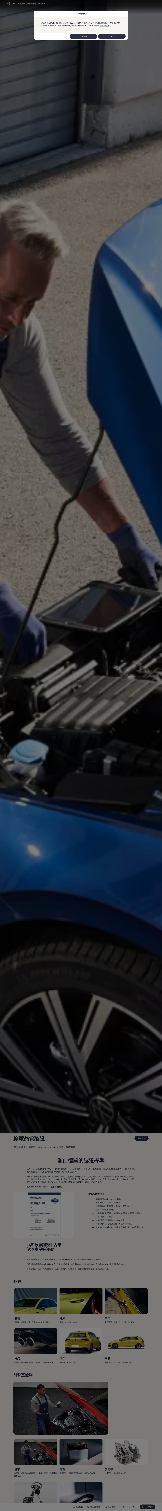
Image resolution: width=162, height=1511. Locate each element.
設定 (112, 36)
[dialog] (81, 755)
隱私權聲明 (104, 25)
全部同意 (83, 36)
